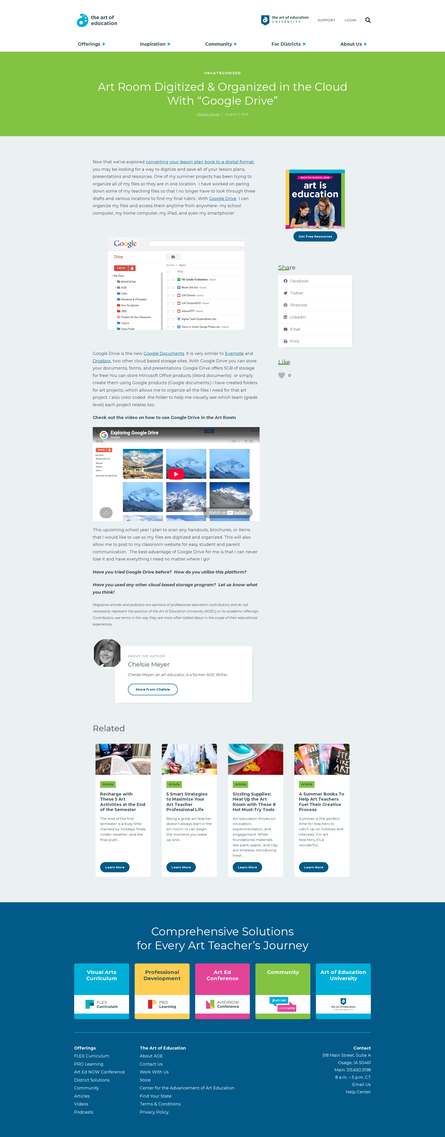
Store (145, 1080)
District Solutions (92, 1080)
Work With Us (154, 1072)
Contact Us (151, 1064)
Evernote (234, 353)
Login (350, 20)
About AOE (151, 1056)
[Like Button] (281, 375)
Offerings (89, 44)
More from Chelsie (153, 689)
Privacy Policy (154, 1112)
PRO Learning (88, 1064)
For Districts (286, 44)
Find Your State (156, 1096)
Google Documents (164, 353)
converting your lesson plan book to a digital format (200, 161)
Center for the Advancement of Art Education (187, 1088)
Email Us (361, 1084)
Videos (81, 1104)
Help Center (358, 1092)
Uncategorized (222, 73)
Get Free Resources (315, 236)
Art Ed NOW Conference (99, 1072)
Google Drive (222, 198)
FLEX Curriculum (91, 1056)
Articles (82, 1096)
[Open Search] (368, 20)
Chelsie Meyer (208, 114)
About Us (351, 44)
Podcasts (83, 1112)
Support (326, 20)
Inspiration (152, 44)
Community (218, 44)
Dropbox (102, 361)
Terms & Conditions (160, 1104)
